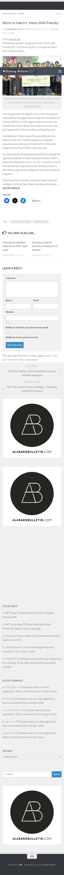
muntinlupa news (41, 221)
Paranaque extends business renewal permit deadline (44, 246)
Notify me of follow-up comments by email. (27, 327)
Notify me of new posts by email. (22, 337)
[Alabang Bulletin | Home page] (25, 71)
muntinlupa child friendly (21, 221)
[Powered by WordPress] (21, 865)
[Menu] (60, 71)
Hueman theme (48, 865)
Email (36, 300)
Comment (11, 278)
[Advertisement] (32, 33)
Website (10, 312)
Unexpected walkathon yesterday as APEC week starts (15, 246)
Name (9, 300)
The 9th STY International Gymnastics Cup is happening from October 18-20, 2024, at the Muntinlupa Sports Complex (31, 662)
